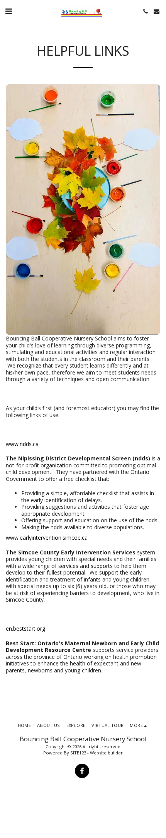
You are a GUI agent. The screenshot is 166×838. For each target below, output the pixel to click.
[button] (8, 11)
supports (102, 565)
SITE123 (78, 753)
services (68, 565)
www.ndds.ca (22, 444)
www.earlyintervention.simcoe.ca (47, 537)
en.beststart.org (25, 628)
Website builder (106, 753)
